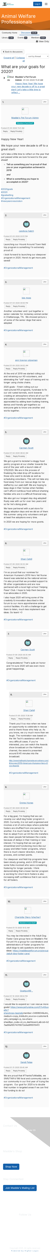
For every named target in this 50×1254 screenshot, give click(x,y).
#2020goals (7, 189)
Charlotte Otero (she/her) (28, 917)
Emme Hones (26, 802)
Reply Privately (16, 131)
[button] (5, 78)
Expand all (9, 57)
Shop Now (11, 1166)
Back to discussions (14, 52)
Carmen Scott (26, 448)
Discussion (28, 33)
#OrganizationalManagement (15, 198)
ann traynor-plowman (26, 360)
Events (22, 37)
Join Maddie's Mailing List (19, 1188)
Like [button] (44, 102)
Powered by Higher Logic (25, 1251)
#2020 (4, 192)
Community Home (9, 33)
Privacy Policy (21, 1230)
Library (7, 37)
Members (38, 37)
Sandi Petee (26, 1062)
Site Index (8, 1230)
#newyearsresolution (11, 201)
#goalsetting (7, 195)
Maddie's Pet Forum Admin (25, 117)
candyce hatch (26, 231)
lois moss (26, 297)
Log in (37, 4)
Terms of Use (34, 1230)
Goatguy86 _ (26, 990)
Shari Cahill (26, 559)
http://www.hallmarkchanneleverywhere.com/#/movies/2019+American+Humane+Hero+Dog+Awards (29, 763)
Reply (5, 131)
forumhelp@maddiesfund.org (22, 1139)
